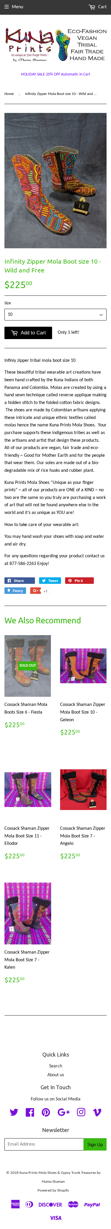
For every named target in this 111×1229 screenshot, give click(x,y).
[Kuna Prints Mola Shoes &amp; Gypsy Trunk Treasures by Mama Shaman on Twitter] (13, 1114)
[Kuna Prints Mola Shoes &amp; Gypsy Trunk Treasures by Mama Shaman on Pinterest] (45, 1114)
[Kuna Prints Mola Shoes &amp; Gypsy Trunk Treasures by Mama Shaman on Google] (63, 1114)
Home (9, 94)
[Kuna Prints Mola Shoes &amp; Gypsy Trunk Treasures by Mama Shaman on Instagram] (81, 1114)
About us (55, 1075)
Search (55, 1066)
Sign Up (95, 1144)
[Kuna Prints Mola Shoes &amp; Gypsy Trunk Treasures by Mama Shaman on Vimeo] (97, 1114)
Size (7, 303)
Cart (102, 7)
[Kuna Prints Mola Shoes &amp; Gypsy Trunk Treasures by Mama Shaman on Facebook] (29, 1114)
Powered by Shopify (53, 1190)
